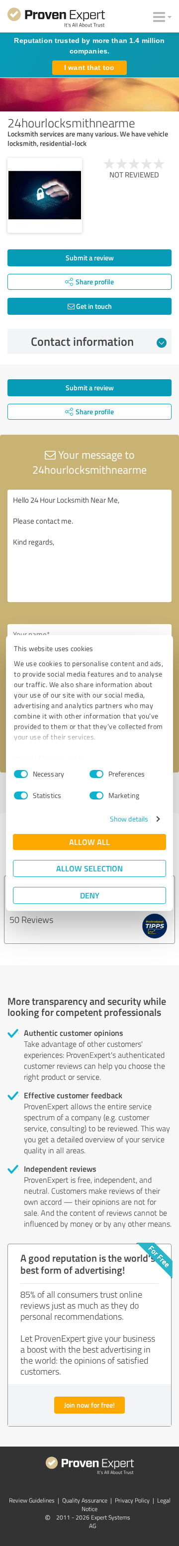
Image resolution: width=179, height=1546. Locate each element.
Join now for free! (89, 1405)
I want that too (89, 67)
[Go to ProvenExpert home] (56, 18)
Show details (129, 818)
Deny (89, 895)
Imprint (25, 758)
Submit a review (90, 257)
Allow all (89, 841)
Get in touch (93, 306)
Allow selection (89, 868)
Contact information (82, 341)
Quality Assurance (84, 1500)
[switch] (96, 774)
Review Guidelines (32, 1500)
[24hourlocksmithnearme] (44, 195)
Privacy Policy (64, 758)
